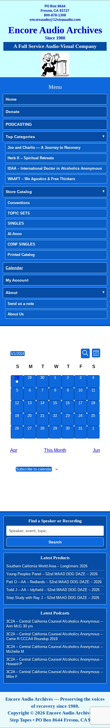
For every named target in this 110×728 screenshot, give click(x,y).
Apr (13, 450)
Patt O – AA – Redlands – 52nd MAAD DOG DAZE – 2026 (54, 582)
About (11, 292)
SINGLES (16, 223)
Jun (96, 450)
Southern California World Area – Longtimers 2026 (46, 566)
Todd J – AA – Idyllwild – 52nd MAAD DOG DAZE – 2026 (53, 590)
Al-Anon (15, 234)
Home (11, 99)
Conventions (19, 203)
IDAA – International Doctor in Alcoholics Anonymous (55, 168)
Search (55, 542)
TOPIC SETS (19, 213)
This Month (55, 450)
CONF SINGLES (21, 244)
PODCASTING (19, 124)
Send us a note (21, 304)
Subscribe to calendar (34, 469)
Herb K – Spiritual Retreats (31, 158)
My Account (17, 280)
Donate (12, 111)
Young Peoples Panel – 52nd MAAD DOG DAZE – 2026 (52, 574)
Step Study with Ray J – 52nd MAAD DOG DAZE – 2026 (52, 598)
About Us (16, 314)
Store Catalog (19, 191)
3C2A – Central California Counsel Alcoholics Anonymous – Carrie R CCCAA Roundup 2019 (54, 636)
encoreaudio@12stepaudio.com (55, 20)
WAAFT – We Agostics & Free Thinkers (41, 179)
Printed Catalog (21, 255)
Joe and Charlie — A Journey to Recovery (44, 147)
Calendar (14, 267)
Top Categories (20, 136)
